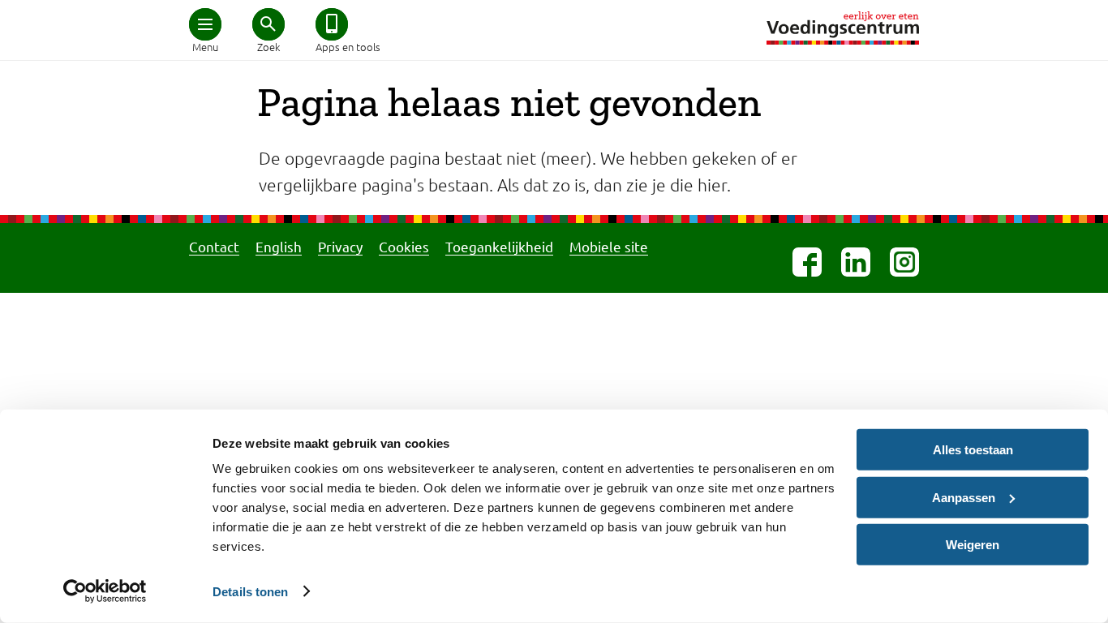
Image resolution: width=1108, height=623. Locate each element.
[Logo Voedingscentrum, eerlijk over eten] (843, 28)
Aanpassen (963, 497)
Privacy (340, 246)
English (279, 246)
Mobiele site (608, 246)
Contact (214, 246)
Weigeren (972, 545)
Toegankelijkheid (499, 246)
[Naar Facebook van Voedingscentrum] (807, 262)
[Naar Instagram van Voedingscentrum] (904, 262)
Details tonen (250, 591)
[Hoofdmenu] (205, 24)
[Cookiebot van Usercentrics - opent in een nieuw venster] (105, 591)
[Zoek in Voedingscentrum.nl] (268, 24)
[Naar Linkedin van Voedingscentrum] (855, 262)
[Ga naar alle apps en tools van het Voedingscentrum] (332, 24)
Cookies (404, 246)
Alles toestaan (973, 450)
